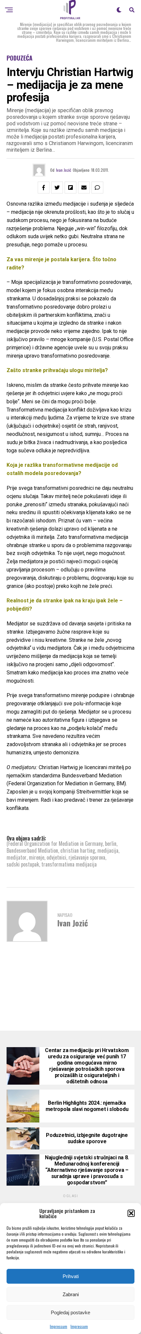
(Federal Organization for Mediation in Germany (55, 843)
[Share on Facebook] (44, 187)
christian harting (77, 850)
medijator (17, 857)
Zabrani (71, 1294)
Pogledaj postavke (70, 1312)
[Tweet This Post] (57, 187)
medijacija (107, 850)
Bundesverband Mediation (32, 850)
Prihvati (71, 1276)
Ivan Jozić (63, 170)
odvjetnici (56, 857)
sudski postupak (23, 864)
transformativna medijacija (69, 864)
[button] (131, 1213)
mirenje (36, 857)
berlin (110, 843)
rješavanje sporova (87, 857)
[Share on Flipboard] (70, 187)
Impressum (58, 1326)
